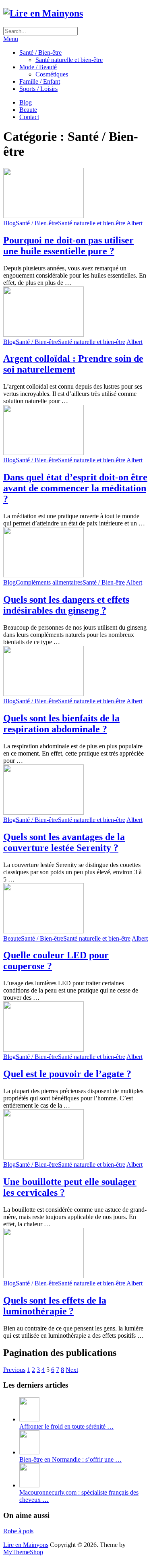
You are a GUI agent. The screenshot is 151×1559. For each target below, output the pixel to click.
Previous (14, 1369)
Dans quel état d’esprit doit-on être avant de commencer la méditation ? (75, 488)
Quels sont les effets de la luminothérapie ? (54, 1305)
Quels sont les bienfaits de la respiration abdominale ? (61, 723)
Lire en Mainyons (25, 1544)
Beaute (28, 109)
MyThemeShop (23, 1552)
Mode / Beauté (38, 67)
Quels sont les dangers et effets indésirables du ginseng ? (66, 605)
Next (72, 1369)
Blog (25, 102)
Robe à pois (18, 1531)
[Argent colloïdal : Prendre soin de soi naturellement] (75, 312)
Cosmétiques (51, 74)
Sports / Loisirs (38, 88)
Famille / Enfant (39, 81)
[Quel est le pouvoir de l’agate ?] (75, 1027)
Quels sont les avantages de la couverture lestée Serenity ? (64, 842)
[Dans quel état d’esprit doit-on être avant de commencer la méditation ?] (75, 431)
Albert (134, 223)
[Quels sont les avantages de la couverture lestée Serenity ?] (75, 790)
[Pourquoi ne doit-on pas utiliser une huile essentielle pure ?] (75, 194)
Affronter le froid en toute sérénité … (66, 1426)
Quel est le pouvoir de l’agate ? (67, 1074)
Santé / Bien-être (40, 52)
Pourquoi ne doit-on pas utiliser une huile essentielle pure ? (68, 245)
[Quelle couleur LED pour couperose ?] (75, 909)
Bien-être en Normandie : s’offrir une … (70, 1459)
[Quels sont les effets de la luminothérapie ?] (75, 1254)
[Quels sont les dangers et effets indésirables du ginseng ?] (75, 553)
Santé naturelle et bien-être (69, 59)
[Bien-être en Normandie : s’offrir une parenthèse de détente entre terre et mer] (29, 1452)
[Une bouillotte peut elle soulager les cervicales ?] (75, 1135)
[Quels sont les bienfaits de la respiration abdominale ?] (75, 672)
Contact (29, 116)
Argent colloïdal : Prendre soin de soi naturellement (73, 364)
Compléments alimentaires (49, 582)
